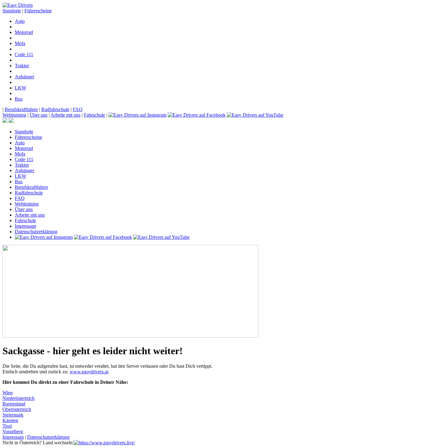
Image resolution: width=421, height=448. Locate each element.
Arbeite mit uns (65, 115)
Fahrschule (94, 115)
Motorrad (24, 32)
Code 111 (24, 54)
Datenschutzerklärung (36, 231)
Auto (20, 21)
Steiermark (12, 414)
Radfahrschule (55, 109)
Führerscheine (38, 10)
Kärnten (10, 420)
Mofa (20, 43)
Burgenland (13, 403)
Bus (18, 99)
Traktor (22, 65)
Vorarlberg (12, 431)
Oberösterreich (16, 409)
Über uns (38, 115)
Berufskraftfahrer (21, 109)
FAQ (78, 109)
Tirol (7, 426)
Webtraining (14, 115)
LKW (20, 87)
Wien (7, 392)
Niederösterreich (18, 398)
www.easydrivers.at (89, 371)
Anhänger (24, 76)
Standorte (11, 10)
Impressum (25, 226)
